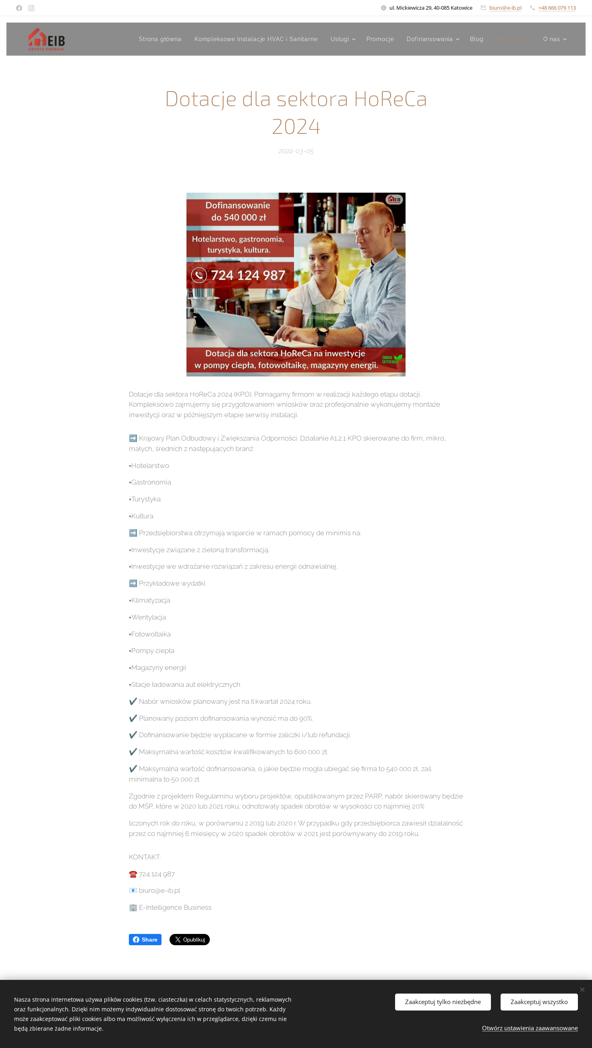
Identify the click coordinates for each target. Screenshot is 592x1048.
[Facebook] (19, 8)
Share (149, 939)
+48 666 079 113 (557, 7)
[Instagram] (31, 8)
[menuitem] (162, 39)
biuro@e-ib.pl (505, 7)
